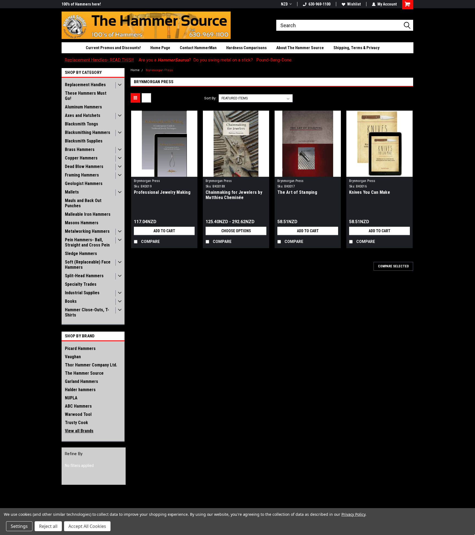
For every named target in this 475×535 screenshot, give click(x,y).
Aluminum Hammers (83, 107)
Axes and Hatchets (82, 115)
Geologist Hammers (84, 183)
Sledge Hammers (81, 253)
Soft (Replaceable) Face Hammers (88, 264)
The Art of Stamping (297, 192)
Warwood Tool (78, 414)
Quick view (164, 172)
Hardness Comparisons (246, 47)
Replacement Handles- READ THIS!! (99, 60)
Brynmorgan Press (159, 70)
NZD (284, 4)
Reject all (48, 526)
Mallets (72, 192)
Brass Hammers (80, 149)
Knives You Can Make (369, 192)
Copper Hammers (81, 158)
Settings (19, 526)
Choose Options (236, 231)
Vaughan (73, 356)
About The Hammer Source (300, 47)
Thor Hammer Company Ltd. (91, 365)
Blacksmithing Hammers (87, 132)
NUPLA (71, 397)
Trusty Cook (76, 422)
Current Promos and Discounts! (113, 47)
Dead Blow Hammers (84, 166)
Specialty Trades (80, 284)
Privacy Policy (353, 514)
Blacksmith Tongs (81, 124)
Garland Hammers (81, 381)
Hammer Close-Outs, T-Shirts (87, 312)
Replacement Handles (85, 84)
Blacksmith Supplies (84, 141)
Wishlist (354, 4)
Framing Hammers (82, 175)
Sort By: (210, 98)
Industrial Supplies (82, 292)
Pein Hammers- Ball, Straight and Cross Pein (87, 242)
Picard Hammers (80, 348)
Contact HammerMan (198, 47)
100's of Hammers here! (81, 4)
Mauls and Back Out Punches (83, 203)
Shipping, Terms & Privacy (356, 47)
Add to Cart (164, 231)
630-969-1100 (319, 4)
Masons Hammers (81, 222)
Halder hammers (80, 389)
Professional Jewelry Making (162, 192)
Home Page (160, 47)
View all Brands (79, 430)
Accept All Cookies (87, 526)
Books (71, 301)
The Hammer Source (84, 373)
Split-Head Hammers (84, 275)
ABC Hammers (78, 406)
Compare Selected (393, 266)
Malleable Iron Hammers (88, 214)
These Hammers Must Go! (85, 96)
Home (135, 70)
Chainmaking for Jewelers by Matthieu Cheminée (234, 195)
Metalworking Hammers (87, 231)
